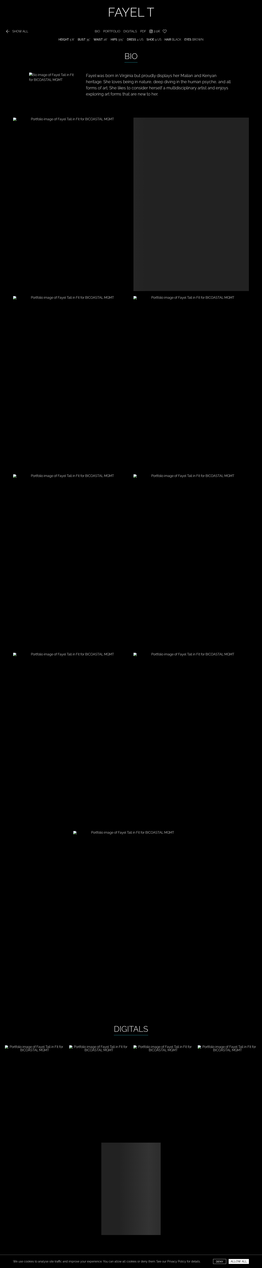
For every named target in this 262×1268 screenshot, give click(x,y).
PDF (143, 31)
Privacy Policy (176, 1261)
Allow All (239, 1261)
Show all (16, 31)
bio (97, 31)
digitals (130, 31)
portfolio (111, 31)
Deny (219, 1261)
